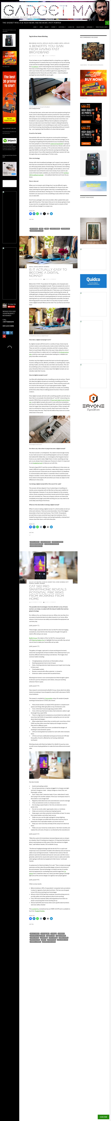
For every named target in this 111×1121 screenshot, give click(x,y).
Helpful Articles (42, 43)
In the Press (62, 27)
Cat (32, 582)
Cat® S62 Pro (45, 933)
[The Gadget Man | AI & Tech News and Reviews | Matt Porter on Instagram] (11, 332)
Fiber (41, 228)
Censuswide (48, 698)
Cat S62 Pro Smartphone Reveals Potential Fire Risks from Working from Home (48, 593)
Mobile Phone (63, 937)
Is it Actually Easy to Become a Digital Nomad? (48, 273)
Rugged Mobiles (40, 911)
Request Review (80, 27)
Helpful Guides (54, 43)
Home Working (55, 228)
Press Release (35, 939)
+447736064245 (8, 322)
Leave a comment (49, 56)
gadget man (50, 935)
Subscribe (103, 1117)
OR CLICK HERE (8, 326)
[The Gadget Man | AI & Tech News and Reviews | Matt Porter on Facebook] (4, 332)
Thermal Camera (35, 941)
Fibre (46, 228)
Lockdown (44, 937)
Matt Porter (53, 937)
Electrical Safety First (38, 640)
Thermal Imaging (39, 583)
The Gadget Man (62, 939)
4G (30, 582)
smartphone (51, 939)
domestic (61, 933)
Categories (89, 27)
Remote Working (58, 542)
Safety (44, 939)
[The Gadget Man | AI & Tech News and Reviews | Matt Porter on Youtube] (4, 336)
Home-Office (34, 937)
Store (41, 27)
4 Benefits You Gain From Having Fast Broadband (46, 49)
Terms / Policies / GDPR (101, 27)
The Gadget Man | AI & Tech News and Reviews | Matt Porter (32, 23)
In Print (53, 27)
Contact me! (71, 27)
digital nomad (33, 267)
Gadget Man (51, 582)
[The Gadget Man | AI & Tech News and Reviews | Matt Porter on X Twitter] (7, 332)
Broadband (32, 43)
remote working (44, 267)
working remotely (36, 546)
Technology (65, 228)
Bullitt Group (33, 638)
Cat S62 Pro (37, 582)
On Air (46, 27)
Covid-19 (44, 582)
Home (34, 27)
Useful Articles (64, 43)
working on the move (51, 544)
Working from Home (37, 230)
